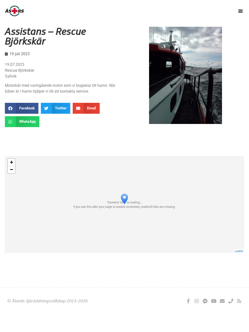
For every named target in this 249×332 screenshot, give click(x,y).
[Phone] (230, 301)
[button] (240, 11)
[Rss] (239, 301)
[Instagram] (196, 301)
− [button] (11, 169)
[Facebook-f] (188, 301)
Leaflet (239, 251)
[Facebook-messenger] (205, 301)
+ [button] (11, 162)
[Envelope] (222, 301)
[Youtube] (213, 301)
